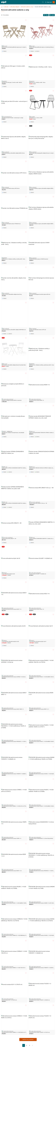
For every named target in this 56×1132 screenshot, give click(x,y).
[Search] (43, 2)
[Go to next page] (32, 1045)
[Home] (3, 2)
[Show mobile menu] (53, 2)
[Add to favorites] (25, 20)
